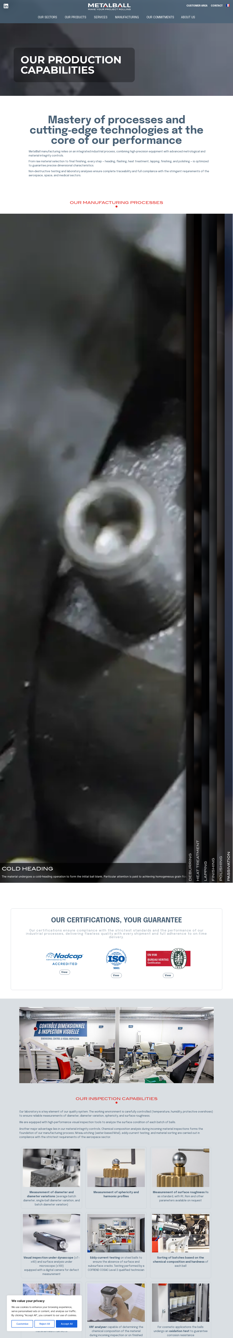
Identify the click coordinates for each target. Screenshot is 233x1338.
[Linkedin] (6, 6)
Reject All (44, 1323)
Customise (22, 1323)
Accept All (66, 1323)
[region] (44, 1313)
